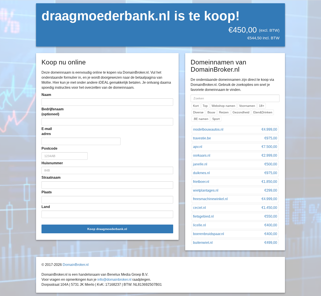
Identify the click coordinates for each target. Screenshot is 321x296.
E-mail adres (46, 131)
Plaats (46, 192)
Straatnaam (48, 177)
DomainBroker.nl (76, 265)
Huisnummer (48, 163)
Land (45, 207)
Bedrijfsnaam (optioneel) (48, 111)
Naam (46, 95)
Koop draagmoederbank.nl (107, 229)
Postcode (48, 148)
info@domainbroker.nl (114, 279)
